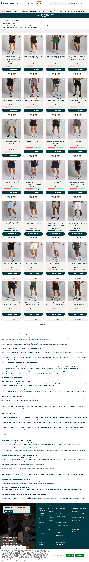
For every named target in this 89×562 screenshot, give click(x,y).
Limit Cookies (70, 555)
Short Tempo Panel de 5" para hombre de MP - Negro (33, 140)
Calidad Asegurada (60, 516)
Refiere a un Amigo (78, 512)
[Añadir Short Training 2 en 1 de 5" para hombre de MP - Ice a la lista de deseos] (19, 202)
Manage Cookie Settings (58, 555)
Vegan (49, 529)
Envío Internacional (42, 532)
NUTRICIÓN (29, 3)
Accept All (79, 555)
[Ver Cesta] (85, 3)
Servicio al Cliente (41, 514)
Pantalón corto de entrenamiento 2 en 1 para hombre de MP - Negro (11, 99)
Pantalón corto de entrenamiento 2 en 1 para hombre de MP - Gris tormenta (11, 141)
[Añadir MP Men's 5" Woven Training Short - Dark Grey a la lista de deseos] (85, 120)
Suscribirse (8, 511)
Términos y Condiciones (62, 525)
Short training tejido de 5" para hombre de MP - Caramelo (77, 303)
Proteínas (50, 520)
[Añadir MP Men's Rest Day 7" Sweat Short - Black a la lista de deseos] (19, 244)
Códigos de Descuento (78, 517)
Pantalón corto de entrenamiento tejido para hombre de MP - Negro (55, 303)
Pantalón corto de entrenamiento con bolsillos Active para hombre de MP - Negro (11, 304)
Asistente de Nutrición (72, 3)
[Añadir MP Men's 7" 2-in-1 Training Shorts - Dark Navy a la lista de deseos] (63, 161)
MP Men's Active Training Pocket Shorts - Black (13, 417)
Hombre (11, 20)
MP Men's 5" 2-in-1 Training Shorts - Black (11, 427)
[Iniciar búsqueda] (51, 3)
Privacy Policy (24, 560)
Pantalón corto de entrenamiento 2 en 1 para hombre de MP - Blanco (77, 222)
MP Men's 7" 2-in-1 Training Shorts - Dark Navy (55, 181)
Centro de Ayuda (41, 523)
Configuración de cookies (10, 537)
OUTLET (71, 8)
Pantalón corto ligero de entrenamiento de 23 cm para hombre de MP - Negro (78, 182)
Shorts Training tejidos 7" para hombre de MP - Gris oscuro (33, 222)
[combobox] (64, 3)
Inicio (3, 20)
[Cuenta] (81, 3)
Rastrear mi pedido (42, 537)
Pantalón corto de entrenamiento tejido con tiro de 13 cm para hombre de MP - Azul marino (33, 182)
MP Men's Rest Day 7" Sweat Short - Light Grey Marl (14, 422)
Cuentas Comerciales (61, 528)
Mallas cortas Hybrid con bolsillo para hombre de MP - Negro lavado (33, 304)
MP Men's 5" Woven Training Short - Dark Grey (77, 140)
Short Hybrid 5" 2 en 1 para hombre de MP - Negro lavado (77, 264)
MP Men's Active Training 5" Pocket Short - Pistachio (33, 264)
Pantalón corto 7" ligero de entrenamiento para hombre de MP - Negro (55, 141)
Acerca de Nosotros (61, 513)
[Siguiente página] (48, 324)
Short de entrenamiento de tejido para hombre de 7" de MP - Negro (33, 57)
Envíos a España (41, 543)
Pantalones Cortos (18, 20)
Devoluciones (42, 527)
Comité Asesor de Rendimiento (60, 543)
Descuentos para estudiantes (76, 525)
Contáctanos (42, 518)
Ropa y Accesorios (51, 516)
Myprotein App (76, 520)
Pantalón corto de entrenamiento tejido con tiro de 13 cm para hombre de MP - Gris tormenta (55, 223)
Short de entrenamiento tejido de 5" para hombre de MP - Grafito (33, 99)
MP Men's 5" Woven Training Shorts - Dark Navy (11, 181)
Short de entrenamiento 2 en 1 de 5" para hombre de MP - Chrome (55, 264)
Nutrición (50, 511)
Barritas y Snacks (50, 525)
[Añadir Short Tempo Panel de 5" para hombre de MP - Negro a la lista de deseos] (41, 120)
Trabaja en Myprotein (61, 538)
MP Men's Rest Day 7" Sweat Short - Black (11, 264)
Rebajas (50, 8)
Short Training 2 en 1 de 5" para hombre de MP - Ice (11, 222)
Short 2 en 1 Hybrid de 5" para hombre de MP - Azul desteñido (55, 99)
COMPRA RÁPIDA (12, 69)
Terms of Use (31, 560)
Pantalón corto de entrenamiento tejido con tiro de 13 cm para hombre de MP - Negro (77, 58)
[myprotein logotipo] (9, 3)
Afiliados (58, 532)
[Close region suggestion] (24, 547)
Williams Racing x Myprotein (76, 530)
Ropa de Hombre (36, 8)
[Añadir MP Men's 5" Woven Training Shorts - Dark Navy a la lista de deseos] (19, 161)
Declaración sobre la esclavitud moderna (61, 521)
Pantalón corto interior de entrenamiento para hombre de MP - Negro (77, 100)
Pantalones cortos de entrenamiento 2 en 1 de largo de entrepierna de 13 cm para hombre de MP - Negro (11, 59)
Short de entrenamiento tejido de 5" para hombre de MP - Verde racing (55, 58)
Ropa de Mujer (26, 8)
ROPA (39, 3)
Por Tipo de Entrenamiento (60, 8)
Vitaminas (50, 532)
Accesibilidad (59, 535)
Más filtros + (74, 30)
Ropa (6, 20)
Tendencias (19, 8)
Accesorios (44, 8)
